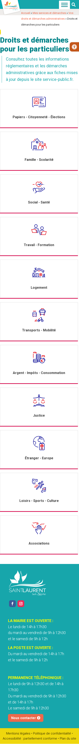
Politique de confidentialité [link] (52, 733)
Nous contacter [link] (23, 718)
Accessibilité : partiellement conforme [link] (30, 738)
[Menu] (64, 5)
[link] (74, 46)
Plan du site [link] (68, 738)
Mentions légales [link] (18, 733)
